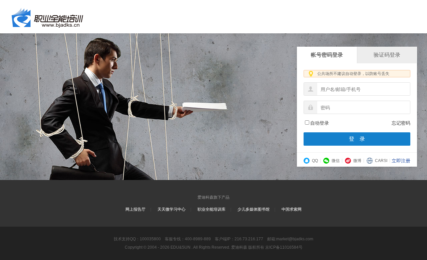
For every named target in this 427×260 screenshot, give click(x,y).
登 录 (357, 139)
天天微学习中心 (171, 209)
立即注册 (401, 160)
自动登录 (319, 123)
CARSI (381, 160)
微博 (357, 160)
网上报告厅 (135, 209)
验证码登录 (387, 55)
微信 (336, 160)
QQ (315, 160)
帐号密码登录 (327, 55)
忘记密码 (401, 123)
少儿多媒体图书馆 (254, 209)
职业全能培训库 (211, 209)
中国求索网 (292, 209)
